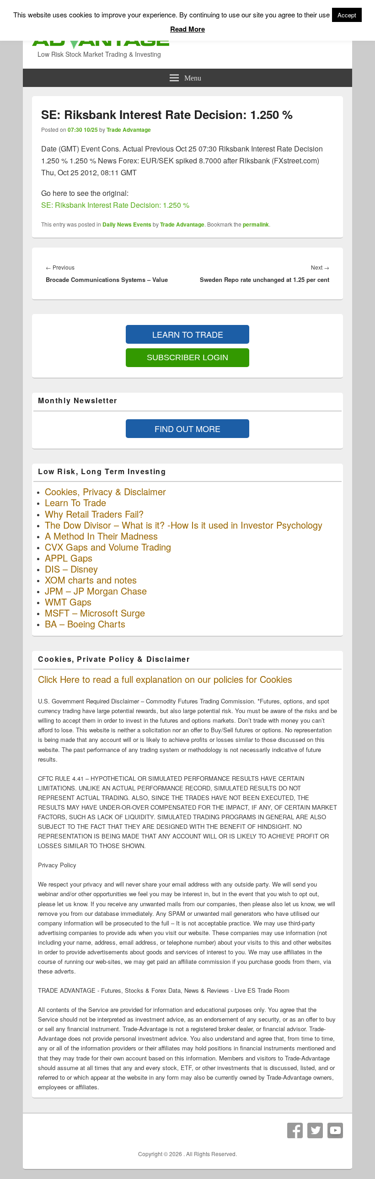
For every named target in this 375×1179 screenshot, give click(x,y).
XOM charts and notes (91, 579)
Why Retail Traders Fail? (94, 513)
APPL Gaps (68, 557)
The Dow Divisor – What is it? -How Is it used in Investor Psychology (183, 524)
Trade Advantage (129, 129)
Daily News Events (126, 224)
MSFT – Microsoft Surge (95, 612)
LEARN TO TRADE (187, 334)
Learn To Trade (75, 502)
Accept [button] (347, 15)
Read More (187, 29)
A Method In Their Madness (101, 535)
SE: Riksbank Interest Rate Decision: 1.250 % (115, 205)
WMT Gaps (68, 601)
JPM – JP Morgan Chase (96, 590)
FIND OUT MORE (187, 428)
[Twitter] (315, 1130)
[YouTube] (335, 1130)
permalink (256, 224)
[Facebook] (295, 1130)
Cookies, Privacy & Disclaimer (105, 491)
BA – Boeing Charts (85, 623)
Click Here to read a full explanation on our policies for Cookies (165, 679)
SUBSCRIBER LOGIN (187, 357)
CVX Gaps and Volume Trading (108, 546)
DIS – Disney (71, 568)
